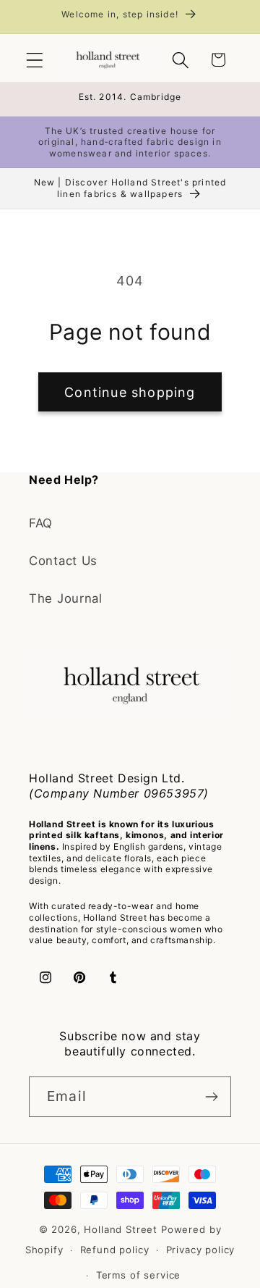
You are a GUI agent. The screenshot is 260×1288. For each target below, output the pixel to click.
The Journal (66, 598)
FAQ (41, 523)
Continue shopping (129, 392)
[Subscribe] (211, 1096)
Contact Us (63, 560)
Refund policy (115, 1249)
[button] (35, 60)
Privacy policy (200, 1249)
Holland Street (122, 1229)
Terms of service (138, 1275)
